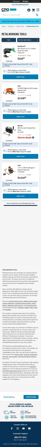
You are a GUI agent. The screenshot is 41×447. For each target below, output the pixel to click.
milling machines (8, 303)
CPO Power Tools (16, 1)
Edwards (21, 307)
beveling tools (32, 305)
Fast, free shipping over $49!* (20, 5)
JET (15, 307)
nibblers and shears (30, 301)
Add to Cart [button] (20, 77)
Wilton (20, 126)
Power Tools (20, 26)
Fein (19, 86)
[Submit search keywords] (37, 15)
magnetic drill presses (15, 305)
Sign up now (31, 397)
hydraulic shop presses (23, 303)
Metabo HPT (22, 46)
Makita (26, 307)
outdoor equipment (30, 354)
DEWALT (8, 309)
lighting (33, 356)
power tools (19, 354)
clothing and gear (24, 356)
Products (11, 26)
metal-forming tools (16, 301)
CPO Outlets (25, 1)
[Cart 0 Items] (33, 10)
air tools (5, 356)
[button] (28, 40)
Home (4, 26)
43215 (28, 72)
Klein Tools (33, 307)
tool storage (13, 356)
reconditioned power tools (11, 371)
